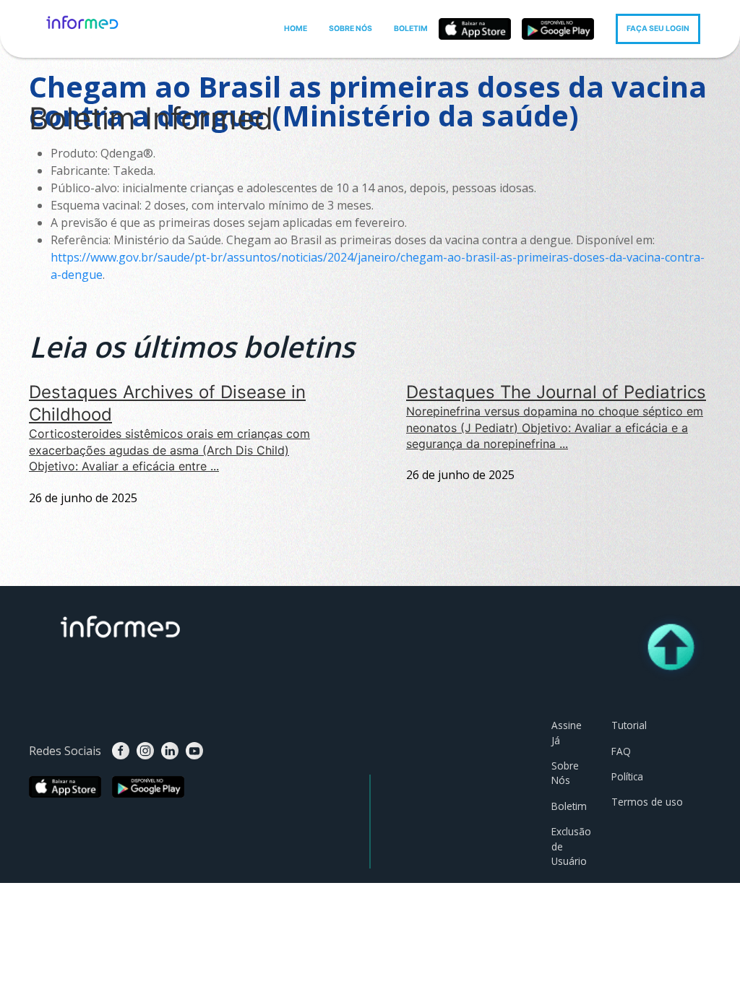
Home (65, 63)
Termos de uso (647, 802)
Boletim (110, 63)
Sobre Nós (565, 773)
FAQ (621, 751)
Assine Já (566, 732)
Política (627, 776)
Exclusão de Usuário (570, 846)
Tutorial (629, 725)
